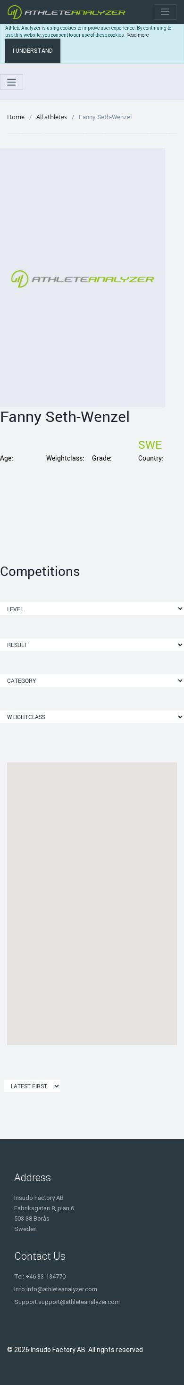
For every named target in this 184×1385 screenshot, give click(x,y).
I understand (33, 51)
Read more (137, 35)
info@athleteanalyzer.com (61, 1289)
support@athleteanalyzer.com (79, 1301)
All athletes (51, 117)
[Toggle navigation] (165, 12)
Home (16, 117)
